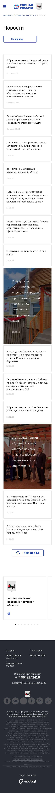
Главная (7, 15)
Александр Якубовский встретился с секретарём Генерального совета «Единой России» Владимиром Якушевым (26, 356)
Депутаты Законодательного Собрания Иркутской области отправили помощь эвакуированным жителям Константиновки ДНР (27, 384)
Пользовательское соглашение (27, 756)
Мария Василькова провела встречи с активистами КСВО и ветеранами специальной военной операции (26, 145)
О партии (10, 650)
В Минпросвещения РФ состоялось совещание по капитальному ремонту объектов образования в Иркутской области (26, 501)
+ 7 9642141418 (27, 677)
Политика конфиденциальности (28, 759)
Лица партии (36, 650)
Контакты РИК (37, 655)
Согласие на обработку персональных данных (27, 766)
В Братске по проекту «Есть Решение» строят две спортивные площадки (27, 409)
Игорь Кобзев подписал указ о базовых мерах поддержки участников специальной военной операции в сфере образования (27, 226)
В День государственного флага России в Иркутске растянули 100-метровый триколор (24, 529)
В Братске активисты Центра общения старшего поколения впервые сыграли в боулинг (27, 63)
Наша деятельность (24, 15)
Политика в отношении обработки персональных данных (27, 763)
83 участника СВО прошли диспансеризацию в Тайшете (22, 170)
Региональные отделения (13, 656)
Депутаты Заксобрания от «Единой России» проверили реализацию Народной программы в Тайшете (25, 119)
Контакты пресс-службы (14, 664)
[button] (15, 624)
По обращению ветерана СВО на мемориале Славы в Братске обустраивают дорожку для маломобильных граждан (24, 91)
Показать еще (31, 552)
